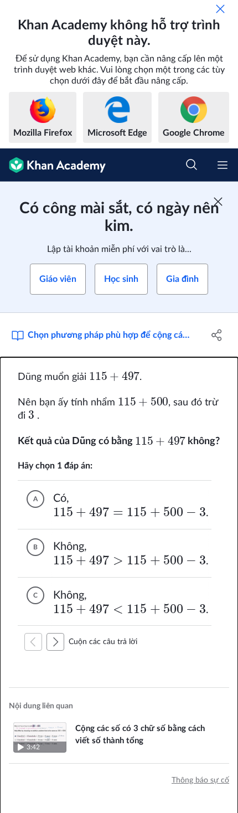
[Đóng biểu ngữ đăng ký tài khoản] (218, 202)
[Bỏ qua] (220, 9)
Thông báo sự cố (200, 780)
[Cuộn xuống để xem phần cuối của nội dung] (55, 642)
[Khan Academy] (53, 165)
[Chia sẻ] (217, 335)
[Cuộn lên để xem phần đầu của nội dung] (33, 642)
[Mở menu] (222, 165)
